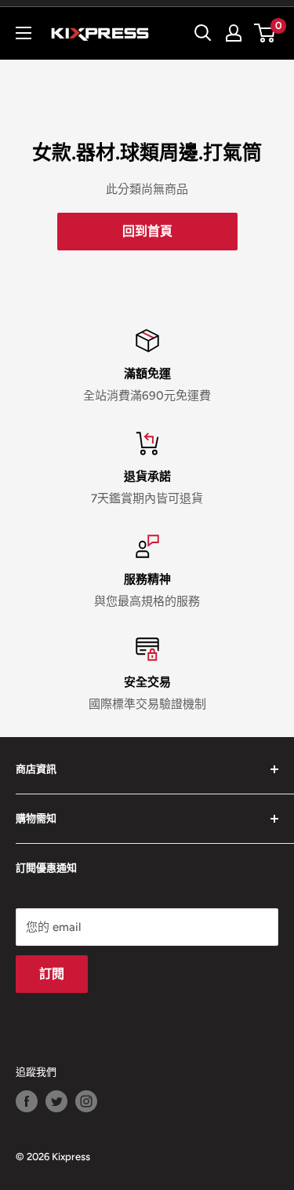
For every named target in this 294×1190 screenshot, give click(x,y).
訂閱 (51, 973)
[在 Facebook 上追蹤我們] (27, 1101)
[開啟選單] (23, 33)
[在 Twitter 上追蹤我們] (56, 1101)
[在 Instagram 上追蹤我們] (86, 1101)
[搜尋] (203, 33)
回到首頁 (147, 231)
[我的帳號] (233, 33)
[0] (265, 33)
